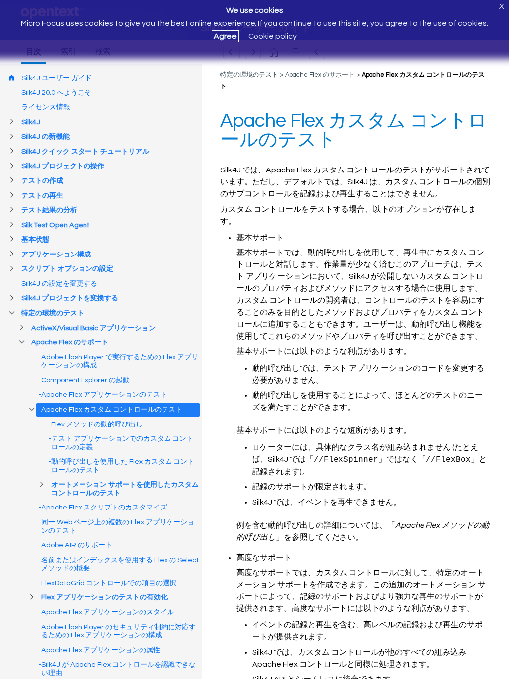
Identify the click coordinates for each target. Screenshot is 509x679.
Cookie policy (272, 36)
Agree (225, 36)
